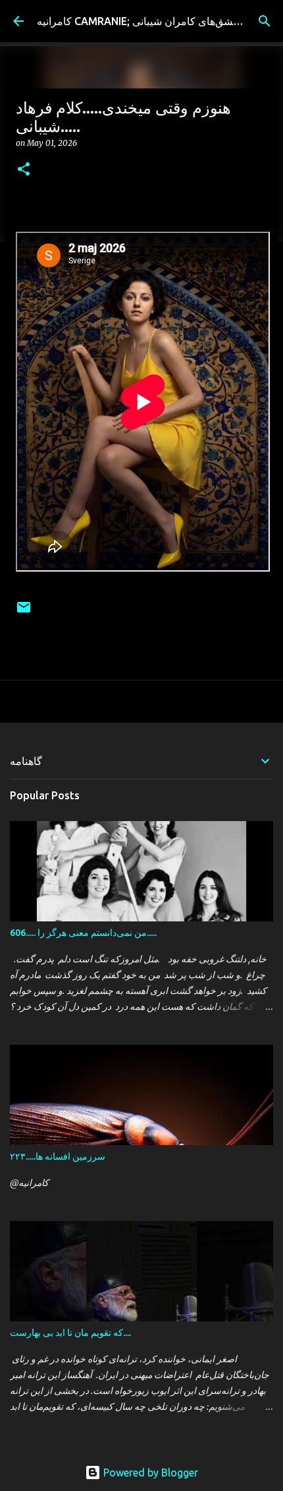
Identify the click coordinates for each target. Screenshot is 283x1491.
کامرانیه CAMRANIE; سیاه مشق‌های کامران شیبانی (149, 21)
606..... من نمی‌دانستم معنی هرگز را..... (83, 932)
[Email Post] (24, 612)
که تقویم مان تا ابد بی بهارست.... (70, 1332)
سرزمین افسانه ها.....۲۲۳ (57, 1156)
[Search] (264, 21)
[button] (24, 170)
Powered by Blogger (149, 1472)
